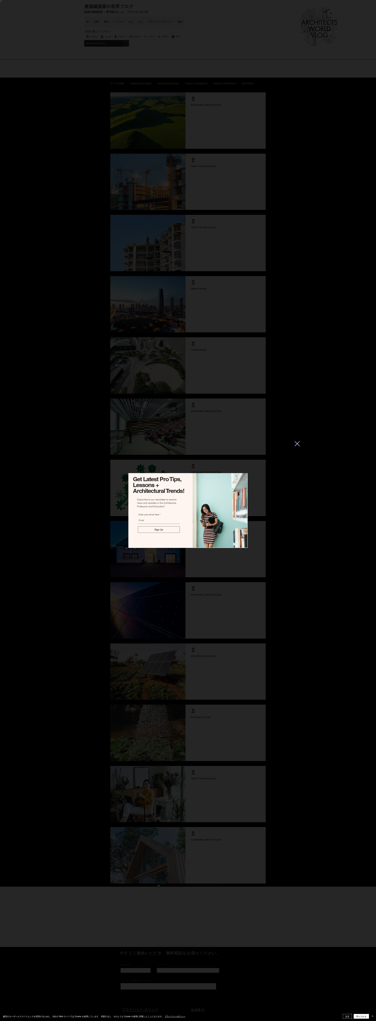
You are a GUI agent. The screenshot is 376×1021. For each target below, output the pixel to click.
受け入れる (361, 1016)
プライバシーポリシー (175, 1016)
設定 (347, 1016)
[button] (297, 443)
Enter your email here (149, 514)
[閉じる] (372, 1016)
